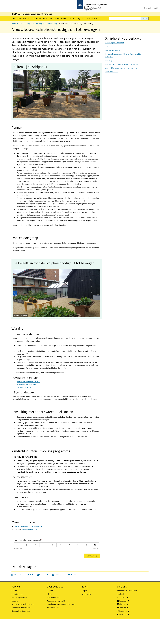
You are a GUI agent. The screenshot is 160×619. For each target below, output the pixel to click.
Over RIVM (36, 18)
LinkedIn (129, 604)
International (60, 18)
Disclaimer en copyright (56, 601)
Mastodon (129, 614)
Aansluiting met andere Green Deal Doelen (121, 64)
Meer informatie (111, 71)
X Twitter (128, 597)
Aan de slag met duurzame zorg (45, 23)
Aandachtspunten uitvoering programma (121, 68)
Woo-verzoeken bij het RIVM (22, 604)
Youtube (128, 607)
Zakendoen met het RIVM (21, 608)
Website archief (53, 608)
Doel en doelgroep (112, 50)
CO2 (24, 434)
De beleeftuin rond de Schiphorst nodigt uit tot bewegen (123, 55)
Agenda (81, 18)
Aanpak (108, 46)
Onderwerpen (23, 18)
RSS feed (120, 594)
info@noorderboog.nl (30, 529)
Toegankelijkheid (53, 597)
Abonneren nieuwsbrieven (127, 591)
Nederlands (147, 8)
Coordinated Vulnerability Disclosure (61, 604)
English (156, 8)
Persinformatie (17, 594)
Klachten (14, 601)
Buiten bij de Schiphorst (114, 43)
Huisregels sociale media (20, 611)
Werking (108, 60)
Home (13, 18)
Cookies (50, 591)
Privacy (49, 594)
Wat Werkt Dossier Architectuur (28, 382)
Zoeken (144, 18)
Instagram (129, 611)
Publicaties (47, 18)
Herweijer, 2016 (24, 387)
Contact (72, 18)
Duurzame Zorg (24, 23)
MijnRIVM (93, 18)
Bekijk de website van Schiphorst (28, 526)
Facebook (129, 601)
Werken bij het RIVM (19, 597)
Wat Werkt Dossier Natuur (26, 384)
